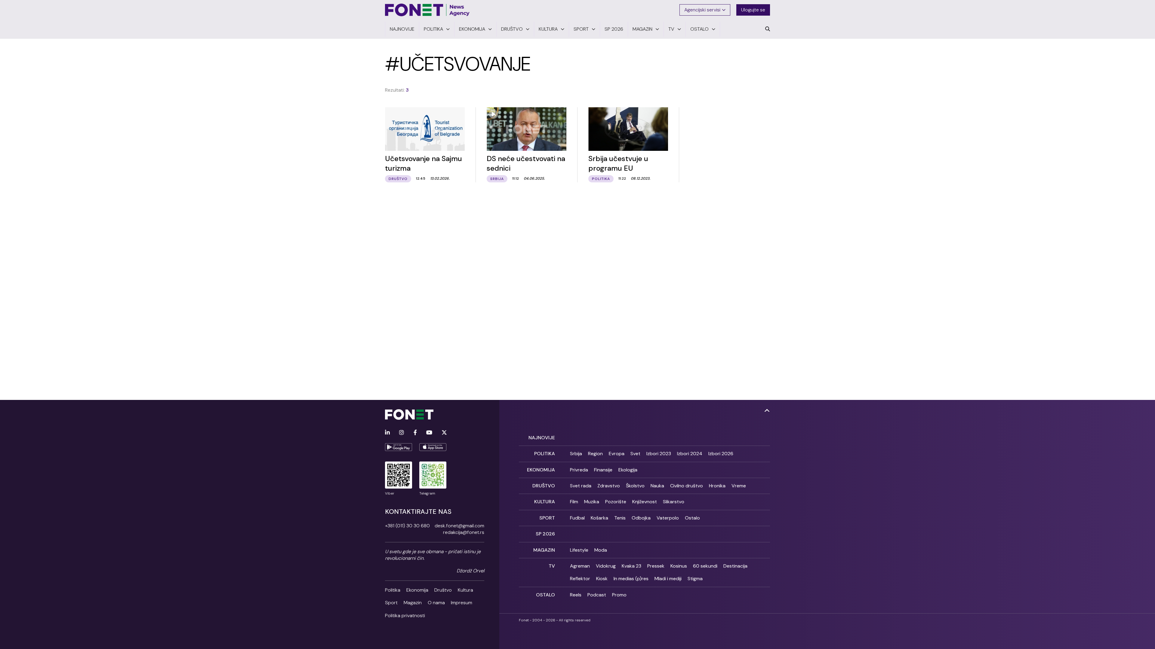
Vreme (739, 486)
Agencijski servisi (702, 10)
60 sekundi (705, 566)
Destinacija (735, 566)
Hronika (717, 486)
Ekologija (627, 470)
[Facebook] (415, 433)
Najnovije (541, 437)
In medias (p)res (631, 578)
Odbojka (641, 518)
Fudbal (577, 518)
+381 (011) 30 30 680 (407, 526)
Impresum (461, 602)
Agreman (580, 566)
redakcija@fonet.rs (463, 532)
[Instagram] (401, 433)
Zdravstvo (608, 486)
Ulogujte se (753, 10)
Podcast (596, 595)
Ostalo (692, 518)
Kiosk (602, 578)
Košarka (599, 518)
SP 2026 (545, 534)
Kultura (465, 590)
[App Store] (432, 447)
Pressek (655, 566)
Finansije (603, 470)
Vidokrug (606, 566)
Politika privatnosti (405, 615)
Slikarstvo (673, 501)
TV (552, 566)
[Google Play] (398, 447)
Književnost (644, 501)
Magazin (413, 602)
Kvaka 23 (631, 566)
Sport (391, 602)
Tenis (620, 518)
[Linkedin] (387, 433)
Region (595, 453)
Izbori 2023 (658, 453)
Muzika (591, 501)
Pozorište (615, 501)
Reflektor (580, 578)
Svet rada (580, 486)
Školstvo (635, 486)
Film (574, 501)
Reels (575, 595)
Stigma (695, 578)
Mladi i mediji (668, 578)
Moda (600, 550)
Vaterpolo (668, 518)
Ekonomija (417, 590)
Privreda (579, 470)
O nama (436, 602)
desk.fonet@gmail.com (459, 526)
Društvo (443, 590)
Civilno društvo (686, 486)
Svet (635, 453)
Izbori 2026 (720, 453)
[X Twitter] (444, 433)
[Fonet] (427, 10)
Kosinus (678, 566)
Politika (392, 590)
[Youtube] (429, 433)
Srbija (576, 453)
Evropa (616, 453)
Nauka (657, 486)
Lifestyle (579, 550)
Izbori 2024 (689, 453)
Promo (619, 595)
